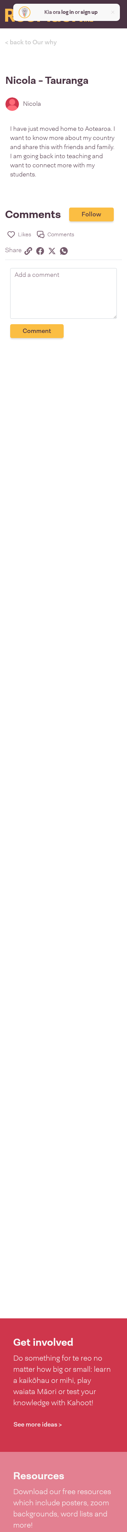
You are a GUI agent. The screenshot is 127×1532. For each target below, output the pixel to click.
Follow (91, 214)
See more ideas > (38, 1424)
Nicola (32, 104)
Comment (37, 331)
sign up (89, 12)
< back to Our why (31, 42)
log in (67, 12)
